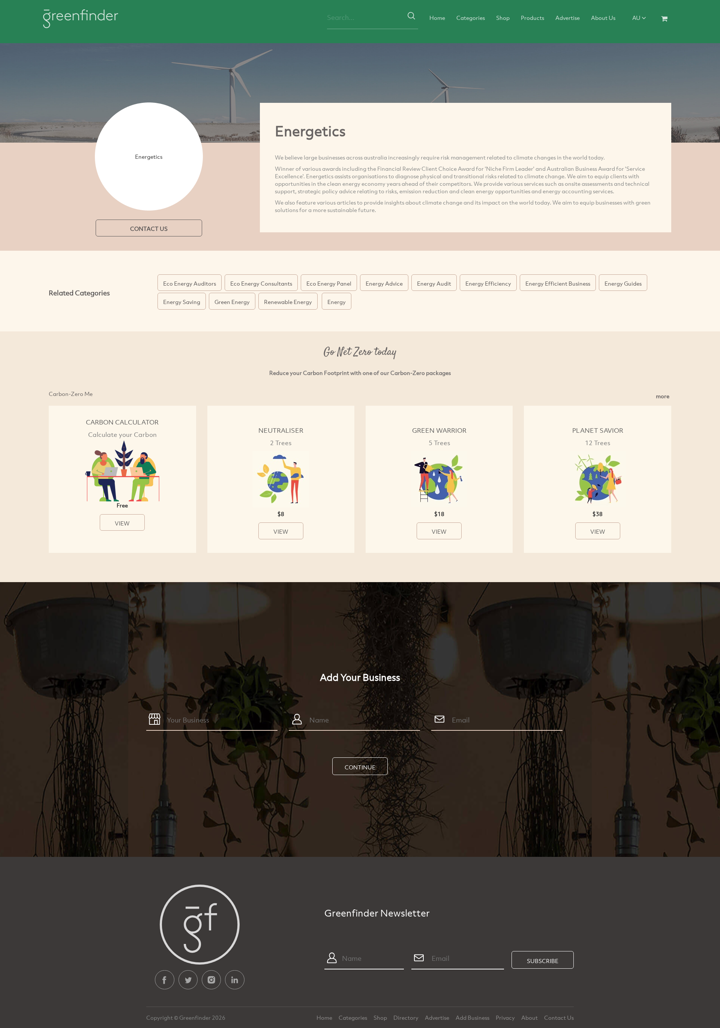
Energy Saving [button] (181, 302)
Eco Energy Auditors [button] (189, 283)
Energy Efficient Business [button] (557, 283)
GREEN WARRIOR (439, 430)
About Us (603, 17)
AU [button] (637, 17)
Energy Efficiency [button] (488, 283)
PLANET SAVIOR (597, 430)
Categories (470, 17)
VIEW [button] (122, 523)
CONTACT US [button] (149, 228)
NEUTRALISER (280, 430)
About (530, 1017)
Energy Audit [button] (434, 283)
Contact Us (559, 1017)
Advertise (567, 17)
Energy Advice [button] (384, 283)
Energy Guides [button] (623, 283)
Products (532, 17)
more (662, 396)
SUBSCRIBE (542, 961)
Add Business (473, 1017)
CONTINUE (360, 767)
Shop (503, 17)
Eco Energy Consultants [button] (261, 283)
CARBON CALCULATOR (122, 422)
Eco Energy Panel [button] (328, 283)
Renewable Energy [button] (288, 302)
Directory (406, 1017)
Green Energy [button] (232, 302)
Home (437, 17)
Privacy (506, 1017)
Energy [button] (336, 302)
